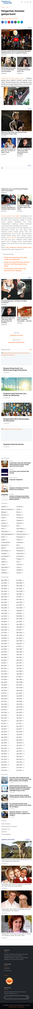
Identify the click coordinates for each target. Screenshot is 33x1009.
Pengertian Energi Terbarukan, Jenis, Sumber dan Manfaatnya (15, 394)
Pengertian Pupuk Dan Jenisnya (13, 444)
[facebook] (21, 2)
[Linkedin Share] (12, 22)
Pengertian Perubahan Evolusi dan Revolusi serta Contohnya (18, 488)
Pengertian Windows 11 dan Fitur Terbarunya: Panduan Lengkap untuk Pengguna (19, 813)
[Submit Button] (27, 997)
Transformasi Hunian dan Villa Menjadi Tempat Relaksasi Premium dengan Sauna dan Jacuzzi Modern (20, 464)
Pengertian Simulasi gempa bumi (12, 78)
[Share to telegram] (22, 22)
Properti (11, 461)
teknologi (11, 469)
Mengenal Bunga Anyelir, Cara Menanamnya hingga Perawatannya (15, 369)
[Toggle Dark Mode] (25, 2)
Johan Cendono (6, 824)
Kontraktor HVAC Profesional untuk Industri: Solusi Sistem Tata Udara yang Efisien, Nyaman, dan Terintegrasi (20, 779)
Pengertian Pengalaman (16, 479)
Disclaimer (7, 968)
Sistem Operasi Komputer (9, 826)
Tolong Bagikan (6, 834)
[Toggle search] (27, 2)
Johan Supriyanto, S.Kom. (10, 18)
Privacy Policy (7, 970)
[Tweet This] (5, 22)
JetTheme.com (12, 1007)
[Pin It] (9, 22)
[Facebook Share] (2, 22)
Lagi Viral (4, 832)
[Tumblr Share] (15, 22)
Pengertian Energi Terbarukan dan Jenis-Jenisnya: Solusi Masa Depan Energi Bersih (17, 264)
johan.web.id (20, 1007)
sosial (10, 486)
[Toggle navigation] (30, 2)
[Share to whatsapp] (18, 22)
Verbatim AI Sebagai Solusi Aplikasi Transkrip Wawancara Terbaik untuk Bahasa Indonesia (19, 497)
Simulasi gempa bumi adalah (10, 216)
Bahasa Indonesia (13, 477)
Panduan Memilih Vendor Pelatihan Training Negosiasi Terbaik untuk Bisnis (20, 796)
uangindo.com (5, 829)
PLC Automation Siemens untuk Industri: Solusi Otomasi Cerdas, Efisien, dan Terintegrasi (20, 805)
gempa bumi (11, 237)
